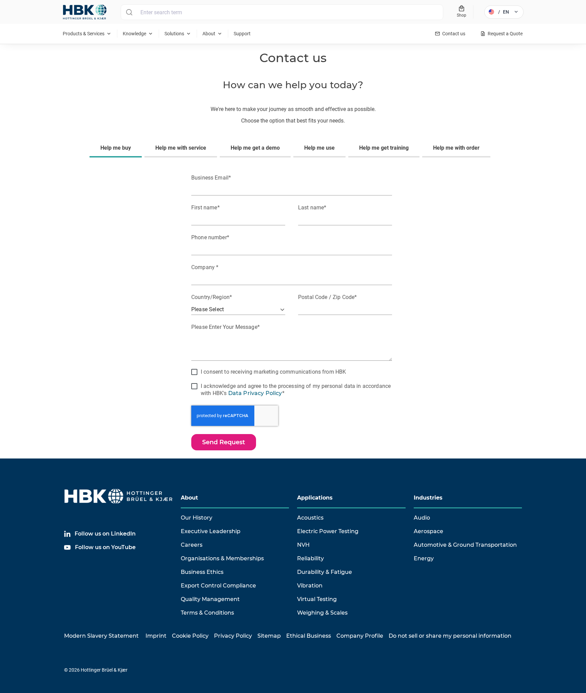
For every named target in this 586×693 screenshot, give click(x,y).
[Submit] (129, 12)
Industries (428, 497)
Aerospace (428, 531)
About (189, 497)
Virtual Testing (317, 599)
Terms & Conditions (207, 613)
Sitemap (269, 636)
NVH (303, 545)
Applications (315, 497)
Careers (191, 545)
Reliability (310, 558)
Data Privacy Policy (255, 393)
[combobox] (282, 12)
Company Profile (359, 636)
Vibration (310, 585)
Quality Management (210, 599)
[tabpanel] (293, 310)
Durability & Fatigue (324, 572)
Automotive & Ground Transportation (465, 545)
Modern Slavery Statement (101, 636)
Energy (424, 558)
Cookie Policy (190, 636)
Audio (422, 517)
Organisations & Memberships (222, 558)
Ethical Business (308, 636)
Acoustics (310, 517)
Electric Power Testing (327, 531)
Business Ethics (202, 572)
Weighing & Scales (322, 613)
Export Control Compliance (218, 585)
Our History (196, 517)
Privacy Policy (233, 636)
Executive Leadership (210, 531)
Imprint (156, 636)
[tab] (117, 148)
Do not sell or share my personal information (450, 636)
